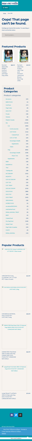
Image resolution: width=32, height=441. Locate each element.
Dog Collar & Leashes (11, 227)
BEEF (7, 215)
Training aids (9, 170)
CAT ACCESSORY (11, 179)
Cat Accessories (14, 129)
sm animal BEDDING (11, 206)
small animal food (10, 209)
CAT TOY (8, 182)
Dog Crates (9, 108)
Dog (9, 149)
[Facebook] (12, 415)
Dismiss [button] (4, 433)
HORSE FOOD (10, 203)
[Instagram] (20, 415)
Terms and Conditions (16, 438)
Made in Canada (10, 120)
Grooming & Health (15, 140)
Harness (8, 117)
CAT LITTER (13, 137)
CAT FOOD (13, 132)
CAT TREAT (9, 185)
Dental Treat (9, 224)
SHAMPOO (9, 164)
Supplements (15, 143)
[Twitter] (16, 415)
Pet (7, 123)
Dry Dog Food (9, 221)
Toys (7, 167)
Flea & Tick (15, 155)
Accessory (8, 99)
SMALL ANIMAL (10, 233)
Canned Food (15, 134)
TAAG (11, 146)
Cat (9, 126)
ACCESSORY (9, 173)
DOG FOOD (9, 191)
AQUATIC (8, 176)
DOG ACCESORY (10, 188)
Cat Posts (8, 105)
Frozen (7, 114)
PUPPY (8, 230)
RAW (7, 161)
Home (4, 13)
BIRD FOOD (9, 102)
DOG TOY (8, 111)
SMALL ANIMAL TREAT (12, 212)
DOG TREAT (9, 197)
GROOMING (9, 200)
